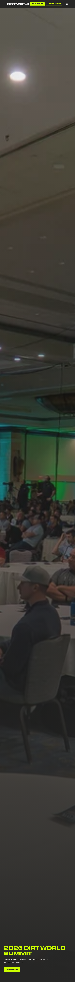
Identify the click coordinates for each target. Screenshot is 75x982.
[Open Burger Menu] (67, 4)
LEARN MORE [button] (12, 969)
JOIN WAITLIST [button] (37, 4)
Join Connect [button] (54, 4)
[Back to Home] (18, 4)
